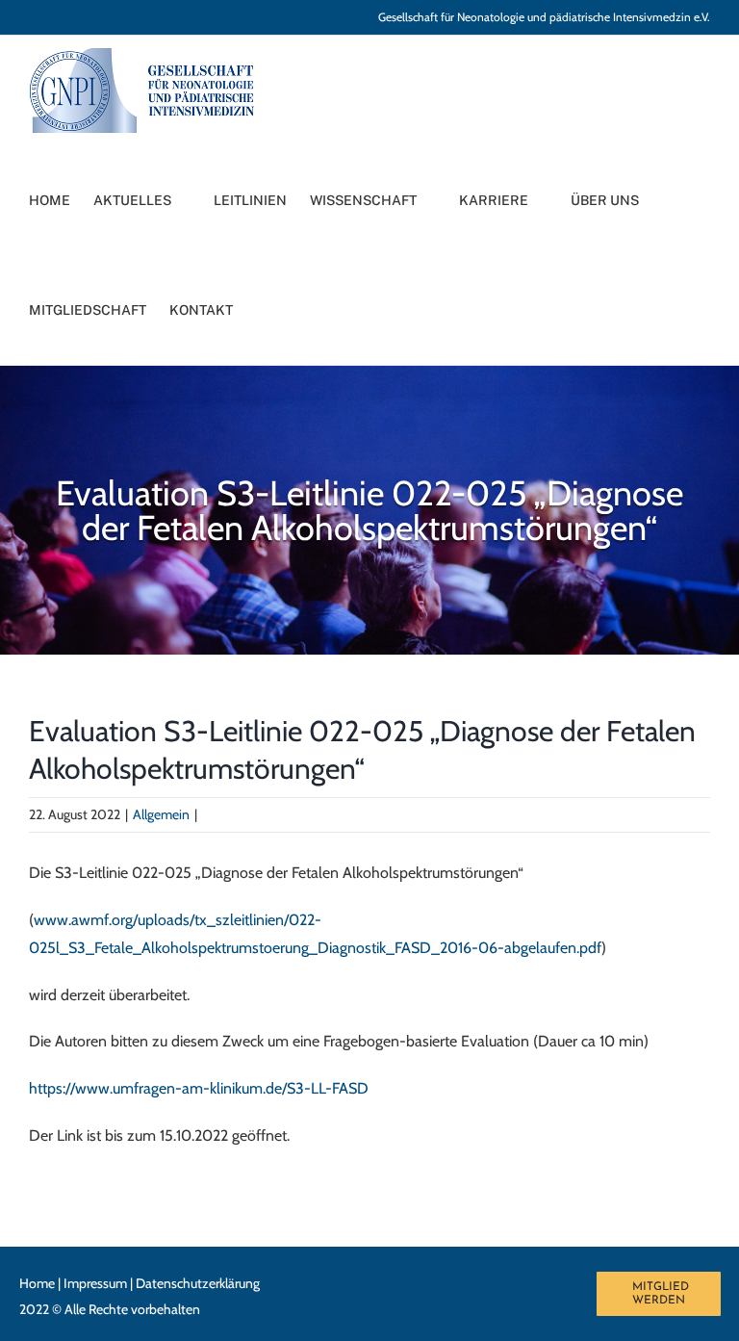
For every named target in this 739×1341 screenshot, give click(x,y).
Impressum (95, 1283)
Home (37, 1283)
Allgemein (161, 814)
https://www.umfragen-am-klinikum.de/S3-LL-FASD (199, 1088)
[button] (280, 310)
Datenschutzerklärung (198, 1283)
